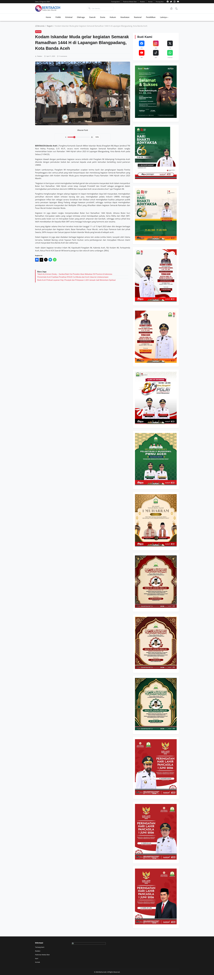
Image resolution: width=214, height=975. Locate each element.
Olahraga (81, 17)
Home (48, 17)
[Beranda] (171, 8)
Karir (36, 958)
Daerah (92, 17)
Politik (58, 17)
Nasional (137, 17)
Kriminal (68, 17)
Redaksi (142, 2)
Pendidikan (150, 17)
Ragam (50, 26)
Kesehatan (124, 17)
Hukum (113, 17)
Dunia (102, 17)
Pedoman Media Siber (130, 2)
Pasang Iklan (160, 2)
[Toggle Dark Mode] (176, 8)
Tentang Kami (115, 2)
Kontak (150, 2)
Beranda (40, 26)
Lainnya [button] (163, 17)
